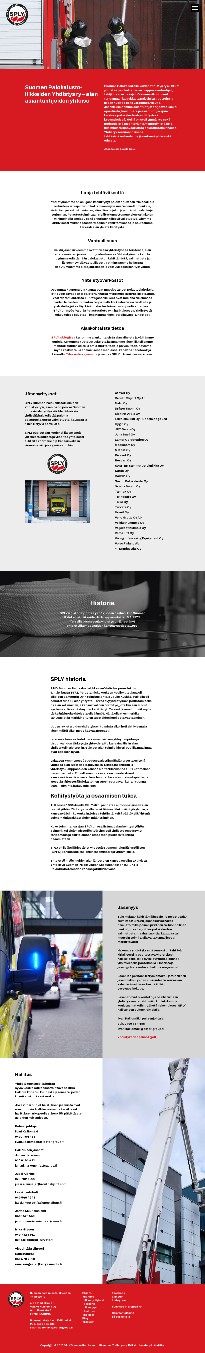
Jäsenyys (90, 1307)
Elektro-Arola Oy (127, 413)
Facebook (118, 1293)
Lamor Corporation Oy (131, 439)
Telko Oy (121, 502)
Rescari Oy (123, 460)
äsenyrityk (93, 1300)
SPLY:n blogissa (63, 337)
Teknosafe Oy (125, 496)
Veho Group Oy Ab (128, 517)
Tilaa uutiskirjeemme (81, 354)
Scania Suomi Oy (127, 486)
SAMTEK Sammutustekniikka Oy (139, 465)
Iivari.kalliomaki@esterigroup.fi (51, 1327)
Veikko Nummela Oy (129, 522)
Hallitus (89, 1311)
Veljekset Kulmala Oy (130, 528)
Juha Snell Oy (125, 434)
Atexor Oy (122, 393)
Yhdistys (88, 1296)
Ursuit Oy (122, 512)
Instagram (119, 1300)
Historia (89, 1304)
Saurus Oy (122, 476)
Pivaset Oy (123, 455)
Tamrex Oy (123, 491)
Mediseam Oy (125, 444)
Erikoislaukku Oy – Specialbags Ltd (141, 419)
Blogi (85, 1318)
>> (127, 1306)
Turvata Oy (123, 507)
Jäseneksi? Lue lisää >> (120, 149)
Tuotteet (88, 1314)
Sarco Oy (122, 470)
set (102, 1300)
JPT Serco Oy (125, 429)
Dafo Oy (121, 403)
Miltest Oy (122, 450)
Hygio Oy (121, 424)
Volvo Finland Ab (127, 543)
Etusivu (87, 1293)
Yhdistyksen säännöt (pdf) (138, 1037)
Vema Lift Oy (124, 533)
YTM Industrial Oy (128, 548)
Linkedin (117, 1296)
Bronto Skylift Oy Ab (130, 398)
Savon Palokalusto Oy (131, 481)
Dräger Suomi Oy (127, 408)
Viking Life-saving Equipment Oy (139, 538)
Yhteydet (88, 1322)
